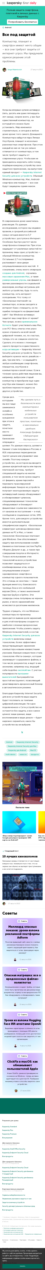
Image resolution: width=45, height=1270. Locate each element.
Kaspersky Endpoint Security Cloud (15, 1153)
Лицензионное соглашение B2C (13, 1232)
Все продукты (7, 1156)
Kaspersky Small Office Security (13, 1149)
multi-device (10, 754)
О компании (14, 1240)
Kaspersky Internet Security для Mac (22, 746)
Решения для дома (10, 1121)
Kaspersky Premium (9, 1134)
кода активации (10, 349)
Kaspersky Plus (7, 1130)
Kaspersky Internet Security (27, 742)
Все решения (7, 1138)
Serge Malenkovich (15, 70)
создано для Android (13, 273)
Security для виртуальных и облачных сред (18, 1206)
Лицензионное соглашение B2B (13, 1234)
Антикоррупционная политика (13, 1230)
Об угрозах (31, 1240)
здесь (4, 1261)
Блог (4, 1242)
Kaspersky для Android (17, 750)
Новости (39, 1240)
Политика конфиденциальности (13, 1228)
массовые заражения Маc (16, 276)
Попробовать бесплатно (22, 21)
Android (8, 27)
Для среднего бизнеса (11, 1162)
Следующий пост (12, 851)
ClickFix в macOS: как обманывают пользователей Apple (22, 1065)
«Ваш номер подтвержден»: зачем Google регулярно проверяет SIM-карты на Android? (17, 838)
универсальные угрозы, (14, 280)
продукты (35, 754)
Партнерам (23, 1240)
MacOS (33, 750)
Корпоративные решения (13, 1189)
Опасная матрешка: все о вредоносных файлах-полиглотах (22, 979)
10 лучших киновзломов (20, 856)
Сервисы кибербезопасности (13, 1195)
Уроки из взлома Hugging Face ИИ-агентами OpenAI (22, 1022)
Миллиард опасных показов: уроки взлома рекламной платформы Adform (22, 932)
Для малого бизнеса (10, 1143)
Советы (23, 921)
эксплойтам (24, 670)
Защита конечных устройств (13, 1202)
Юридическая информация (33, 1234)
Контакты (5, 1240)
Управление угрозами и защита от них (16, 1199)
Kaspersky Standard (9, 1127)
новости (23, 754)
